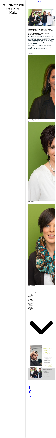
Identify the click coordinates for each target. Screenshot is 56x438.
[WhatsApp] (30, 391)
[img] (13, 219)
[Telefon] (30, 395)
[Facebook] (29, 387)
